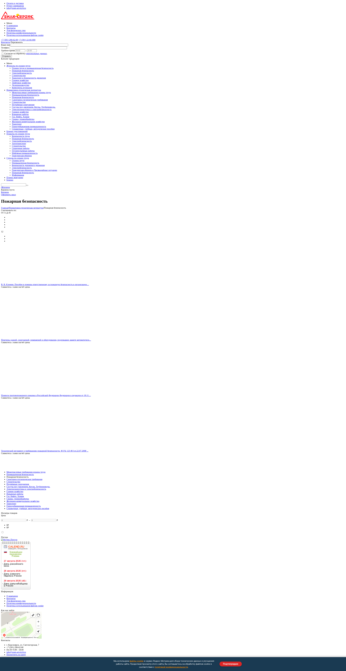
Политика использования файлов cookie (25, 35)
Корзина (5, 192)
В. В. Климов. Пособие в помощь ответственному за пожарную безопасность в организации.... (45, 284)
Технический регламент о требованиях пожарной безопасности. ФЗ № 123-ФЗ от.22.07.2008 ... (44, 451)
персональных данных (36, 53)
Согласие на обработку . (25, 53)
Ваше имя (5, 45)
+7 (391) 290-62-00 (9, 40)
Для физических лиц (16, 30)
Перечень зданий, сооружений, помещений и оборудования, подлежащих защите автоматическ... (46, 340)
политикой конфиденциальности (171, 667)
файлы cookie (136, 661)
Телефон (5, 48)
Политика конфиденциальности (21, 33)
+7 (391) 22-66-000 (27, 40)
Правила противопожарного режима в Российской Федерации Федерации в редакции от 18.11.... (46, 395)
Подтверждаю (230, 664)
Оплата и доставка (15, 3)
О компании (12, 25)
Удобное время (8, 50)
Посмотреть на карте (16, 654)
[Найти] (27, 185)
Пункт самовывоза (15, 6)
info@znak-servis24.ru (16, 8)
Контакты (11, 28)
